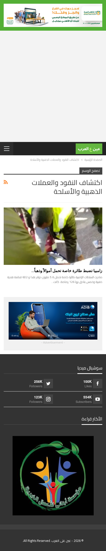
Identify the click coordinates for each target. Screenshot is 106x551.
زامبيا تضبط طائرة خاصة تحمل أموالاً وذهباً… (66, 270)
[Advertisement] (53, 86)
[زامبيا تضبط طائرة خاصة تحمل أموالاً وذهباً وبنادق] (53, 236)
